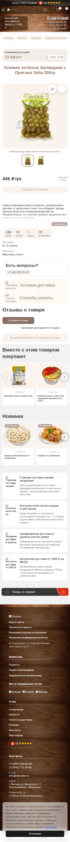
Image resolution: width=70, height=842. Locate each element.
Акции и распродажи (21, 670)
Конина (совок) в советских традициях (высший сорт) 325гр (50, 398)
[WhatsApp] (41, 692)
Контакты (15, 730)
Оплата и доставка (20, 720)
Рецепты (14, 665)
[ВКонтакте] (15, 692)
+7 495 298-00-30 (18, 272)
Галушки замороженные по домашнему (17, 457)
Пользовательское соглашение (27, 632)
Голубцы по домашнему (48, 456)
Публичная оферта (20, 627)
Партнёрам (16, 735)
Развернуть (59, 224)
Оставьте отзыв (18, 320)
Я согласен (35, 833)
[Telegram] (28, 692)
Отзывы (14, 725)
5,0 (16, 743)
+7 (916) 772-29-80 (56, 25)
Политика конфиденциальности (28, 637)
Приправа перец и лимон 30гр (18, 396)
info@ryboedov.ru (19, 776)
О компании (16, 709)
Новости (14, 714)
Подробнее (51, 827)
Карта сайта (16, 622)
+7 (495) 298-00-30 (56, 22)
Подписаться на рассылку (25, 675)
